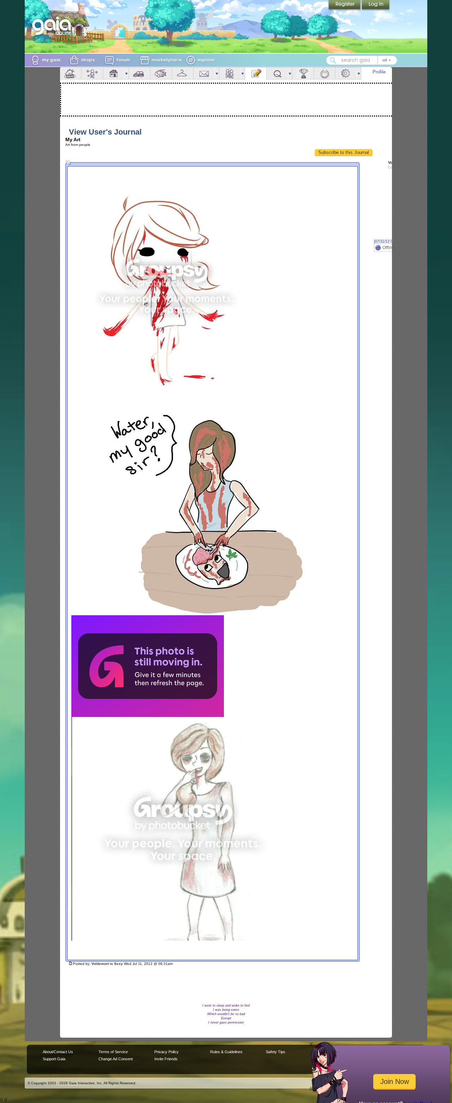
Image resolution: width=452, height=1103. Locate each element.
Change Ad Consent (116, 1059)
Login (376, 5)
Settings (346, 73)
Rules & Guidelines (226, 1052)
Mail (204, 73)
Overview (70, 73)
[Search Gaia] (333, 60)
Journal (255, 73)
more (126, 73)
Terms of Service (113, 1052)
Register (345, 5)
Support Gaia (54, 1059)
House (113, 73)
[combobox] (361, 60)
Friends (229, 73)
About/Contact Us (58, 1052)
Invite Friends (166, 1059)
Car (139, 73)
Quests (277, 73)
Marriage (324, 73)
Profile (379, 72)
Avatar (92, 73)
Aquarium (161, 73)
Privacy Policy (166, 1052)
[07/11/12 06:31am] (390, 241)
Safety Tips (275, 1052)
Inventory (182, 73)
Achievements (303, 73)
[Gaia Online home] (53, 26)
